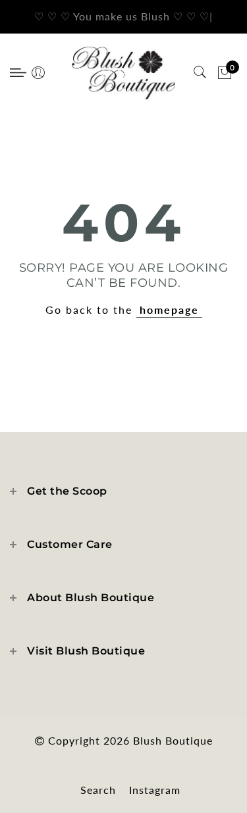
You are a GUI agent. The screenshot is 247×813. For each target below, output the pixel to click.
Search (98, 789)
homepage (169, 309)
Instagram (154, 789)
